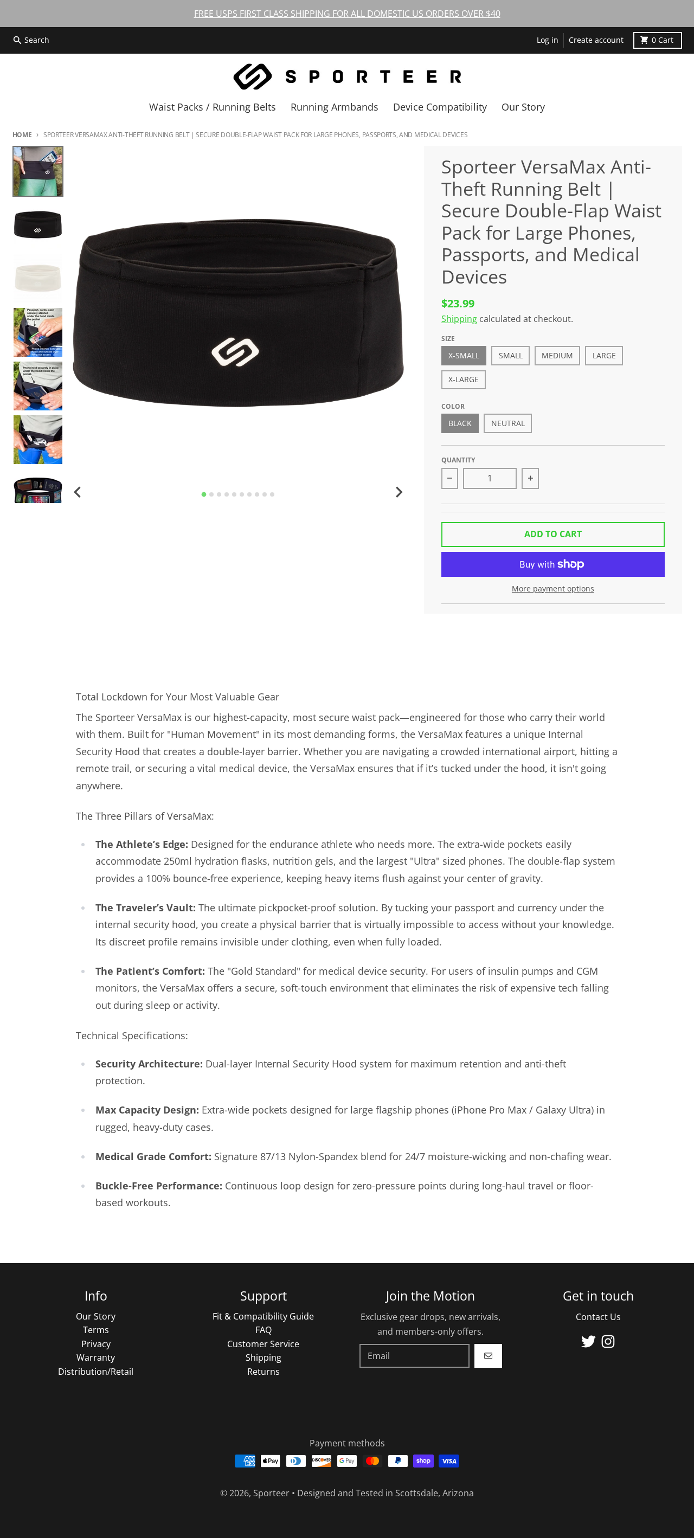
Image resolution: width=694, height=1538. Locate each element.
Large (604, 356)
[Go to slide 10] (272, 494)
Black (460, 423)
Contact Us (598, 1317)
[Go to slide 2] (211, 494)
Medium (557, 356)
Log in (547, 40)
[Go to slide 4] (226, 494)
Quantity (458, 460)
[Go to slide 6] (242, 494)
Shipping (459, 319)
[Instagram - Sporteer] (608, 1341)
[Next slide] (398, 492)
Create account (596, 40)
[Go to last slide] (78, 492)
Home (22, 134)
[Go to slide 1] (204, 494)
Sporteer (271, 1493)
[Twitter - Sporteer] (588, 1341)
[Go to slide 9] (264, 494)
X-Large (463, 379)
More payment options (553, 589)
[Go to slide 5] (234, 494)
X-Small (463, 356)
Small (511, 356)
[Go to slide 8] (257, 494)
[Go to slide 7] (249, 494)
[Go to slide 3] (219, 494)
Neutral (508, 423)
